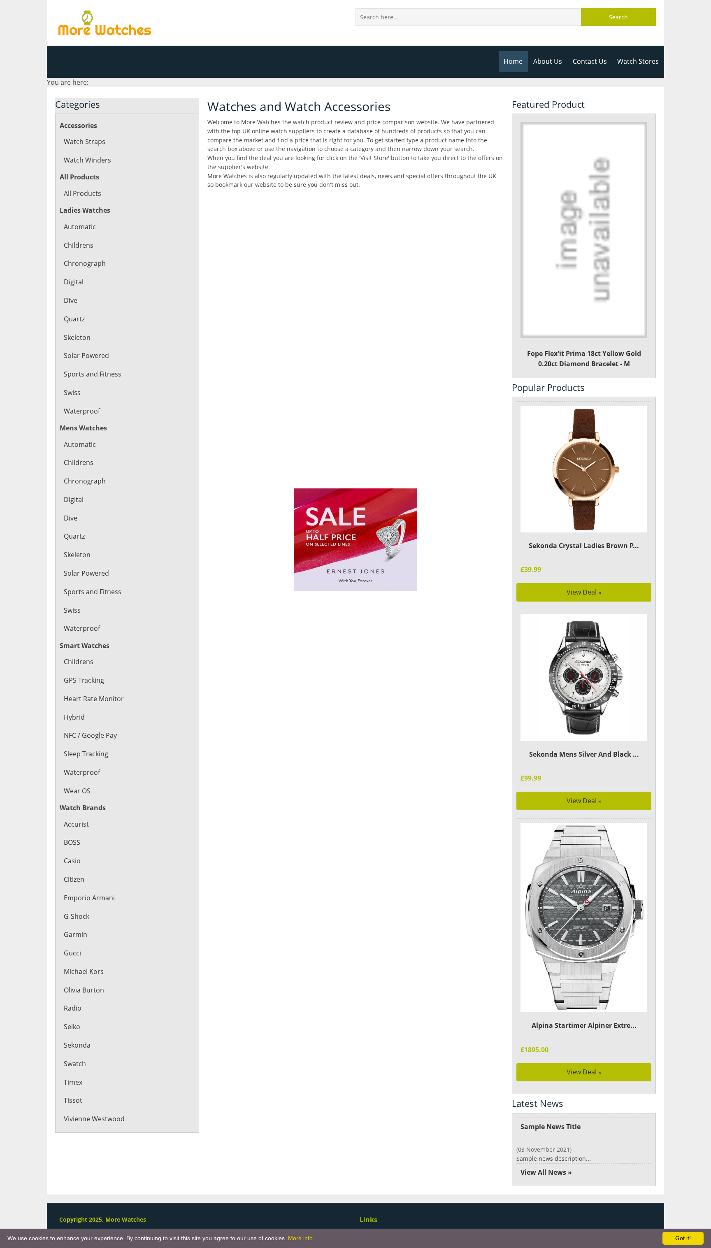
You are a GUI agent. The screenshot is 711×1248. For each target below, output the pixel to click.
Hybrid (74, 717)
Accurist (76, 824)
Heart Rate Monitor (94, 698)
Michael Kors (84, 971)
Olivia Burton (84, 990)
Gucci (72, 952)
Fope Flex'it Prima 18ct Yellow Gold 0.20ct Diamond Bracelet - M (584, 359)
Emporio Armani (89, 897)
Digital (74, 281)
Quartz (74, 318)
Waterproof (82, 411)
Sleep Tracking (86, 753)
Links (368, 1219)
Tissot (73, 1100)
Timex (73, 1082)
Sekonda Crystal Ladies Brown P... (584, 545)
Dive (70, 300)
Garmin (75, 934)
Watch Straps (84, 141)
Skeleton (77, 337)
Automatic (80, 226)
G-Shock (76, 916)
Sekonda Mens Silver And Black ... (584, 754)
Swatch (75, 1063)
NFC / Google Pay (90, 735)
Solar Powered (86, 355)
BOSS (72, 842)
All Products (82, 193)
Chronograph (85, 263)
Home (513, 61)
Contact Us (590, 61)
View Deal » (584, 592)
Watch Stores (638, 61)
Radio (72, 1008)
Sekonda (77, 1045)
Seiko (72, 1026)
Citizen (74, 879)
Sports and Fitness (92, 374)
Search (618, 17)
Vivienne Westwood (94, 1118)
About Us (547, 61)
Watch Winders (87, 160)
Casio (72, 860)
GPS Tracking (84, 680)
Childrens (78, 245)
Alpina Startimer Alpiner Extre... (584, 1025)
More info (300, 1238)
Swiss (72, 392)
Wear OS (77, 790)
